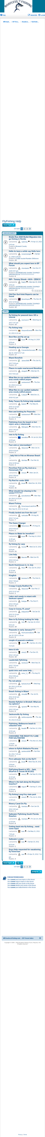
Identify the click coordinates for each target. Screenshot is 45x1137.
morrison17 (25, 320)
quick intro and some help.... (21, 670)
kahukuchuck (26, 684)
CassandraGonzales (29, 350)
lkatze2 (24, 404)
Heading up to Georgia (19, 347)
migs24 (24, 787)
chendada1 (25, 268)
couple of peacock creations (21, 640)
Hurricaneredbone (28, 633)
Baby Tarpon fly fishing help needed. (25, 401)
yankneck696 (26, 751)
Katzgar (24, 601)
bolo (23, 831)
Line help (13, 555)
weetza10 (25, 663)
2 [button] (24, 229)
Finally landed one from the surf (23, 513)
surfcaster (25, 515)
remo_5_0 (25, 673)
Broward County (21, 246)
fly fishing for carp (17, 544)
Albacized (25, 448)
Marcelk (24, 557)
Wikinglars (25, 427)
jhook (23, 483)
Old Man (24, 460)
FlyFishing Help (11, 221)
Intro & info (14, 650)
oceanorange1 (27, 254)
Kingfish (12, 575)
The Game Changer (17, 523)
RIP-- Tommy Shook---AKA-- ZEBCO (25, 279)
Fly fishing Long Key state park (22, 794)
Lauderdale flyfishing (18, 660)
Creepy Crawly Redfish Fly (20, 586)
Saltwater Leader (16, 839)
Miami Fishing (15, 503)
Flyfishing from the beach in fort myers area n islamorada (23, 423)
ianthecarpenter (27, 717)
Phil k (23, 568)
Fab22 (24, 282)
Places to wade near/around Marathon (25, 368)
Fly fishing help (15, 328)
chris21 (24, 473)
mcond (24, 547)
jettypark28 (25, 612)
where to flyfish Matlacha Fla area (23, 749)
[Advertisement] (22, 121)
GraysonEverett (27, 330)
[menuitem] (3, 15)
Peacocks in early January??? (22, 630)
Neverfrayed (26, 299)
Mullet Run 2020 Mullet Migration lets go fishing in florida (25, 238)
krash (23, 340)
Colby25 (24, 395)
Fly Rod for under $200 (19, 480)
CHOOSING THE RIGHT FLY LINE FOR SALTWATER (23, 737)
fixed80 (24, 728)
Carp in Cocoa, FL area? (19, 609)
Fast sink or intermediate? (20, 445)
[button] (30, 228)
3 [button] (27, 229)
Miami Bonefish (15, 358)
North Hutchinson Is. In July (21, 565)
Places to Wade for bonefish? (21, 534)
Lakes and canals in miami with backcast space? (22, 597)
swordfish (25, 437)
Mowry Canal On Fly (18, 804)
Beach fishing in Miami (19, 691)
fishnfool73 (25, 578)
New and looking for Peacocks (22, 412)
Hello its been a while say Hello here (24, 251)
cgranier (24, 707)
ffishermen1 (26, 526)
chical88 (24, 694)
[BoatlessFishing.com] (22, 6)
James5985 (26, 361)
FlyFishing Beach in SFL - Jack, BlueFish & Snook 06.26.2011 (22, 770)
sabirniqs (25, 242)
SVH (23, 622)
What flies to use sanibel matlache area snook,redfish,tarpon (23, 378)
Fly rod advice (15, 681)
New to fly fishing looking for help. (24, 619)
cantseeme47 (26, 382)
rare (23, 854)
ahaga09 (25, 371)
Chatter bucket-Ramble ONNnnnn (27, 258)
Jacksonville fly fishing (19, 714)
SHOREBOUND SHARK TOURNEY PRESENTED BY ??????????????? (24, 273)
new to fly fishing (16, 435)
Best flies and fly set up (19, 337)
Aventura (25, 806)
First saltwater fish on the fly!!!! (22, 759)
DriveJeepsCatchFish (29, 506)
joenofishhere (26, 496)
